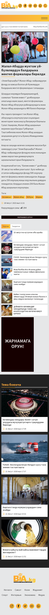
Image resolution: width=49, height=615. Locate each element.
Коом (27, 589)
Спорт (5, 595)
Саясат (18, 589)
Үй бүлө (30, 197)
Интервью (16, 595)
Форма (39, 197)
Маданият (37, 589)
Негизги (8, 589)
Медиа (41, 595)
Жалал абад (19, 197)
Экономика (29, 595)
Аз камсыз (6, 197)
